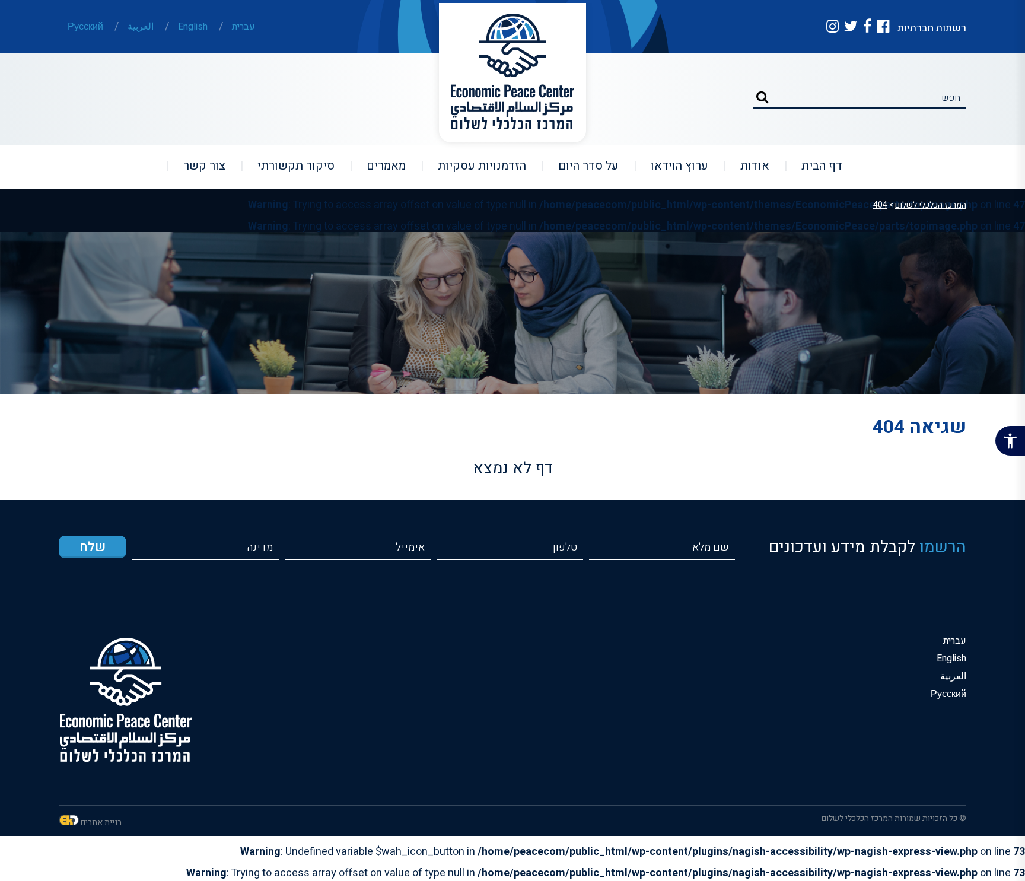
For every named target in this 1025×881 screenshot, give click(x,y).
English (193, 27)
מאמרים (379, 165)
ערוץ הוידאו (672, 165)
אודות (747, 165)
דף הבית (814, 165)
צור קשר (196, 165)
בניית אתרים (101, 822)
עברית (243, 27)
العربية (141, 27)
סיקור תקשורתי (289, 165)
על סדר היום (581, 165)
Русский (85, 27)
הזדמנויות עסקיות (474, 165)
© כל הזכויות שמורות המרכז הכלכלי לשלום (894, 818)
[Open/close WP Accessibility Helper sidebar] (1010, 441)
